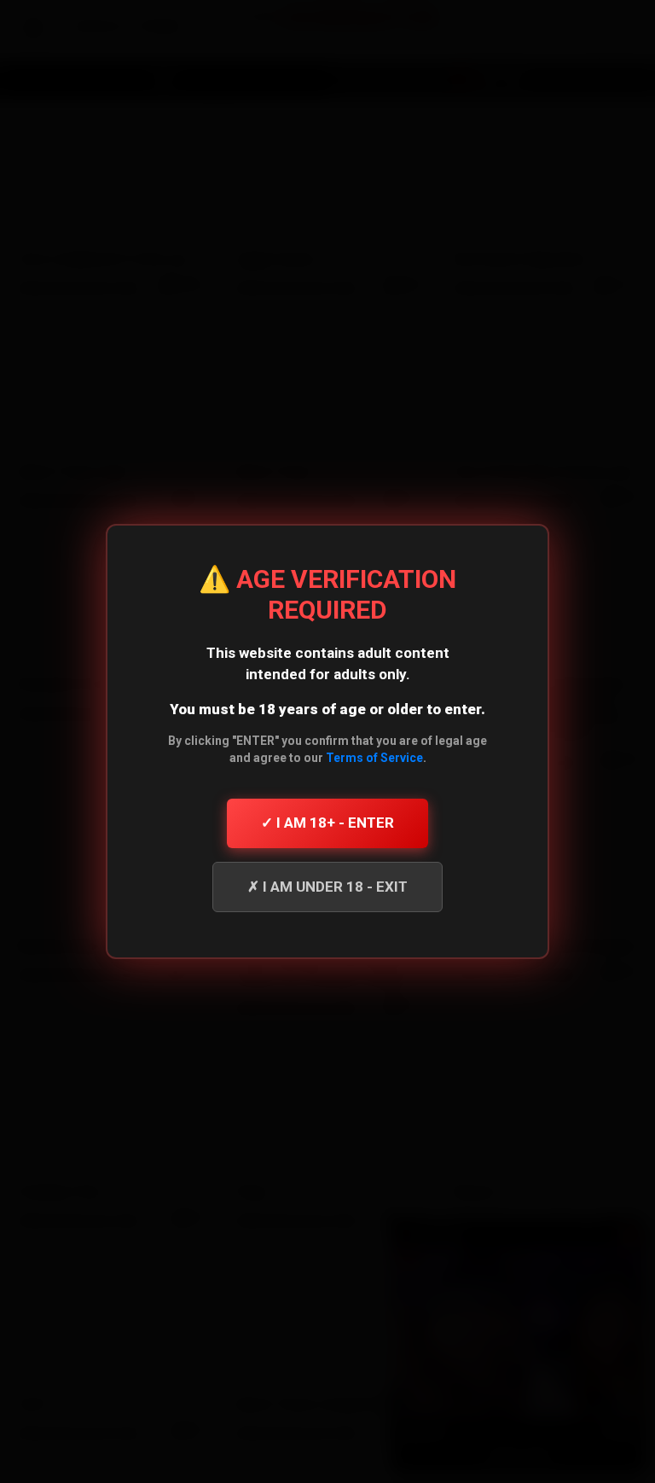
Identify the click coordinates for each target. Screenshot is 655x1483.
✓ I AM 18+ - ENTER (327, 822)
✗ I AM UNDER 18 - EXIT (327, 886)
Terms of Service (374, 758)
